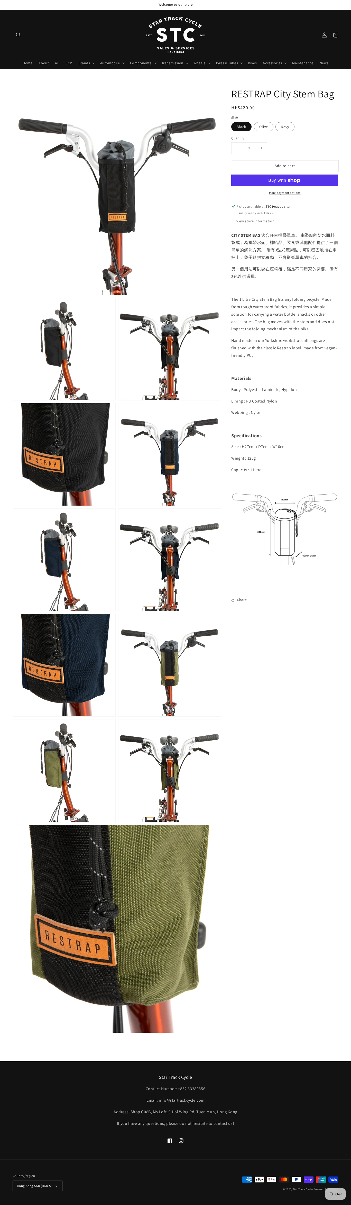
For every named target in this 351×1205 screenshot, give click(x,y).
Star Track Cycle (303, 1189)
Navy (285, 126)
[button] (18, 35)
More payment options (285, 193)
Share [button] (242, 599)
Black (241, 126)
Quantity (237, 138)
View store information (255, 220)
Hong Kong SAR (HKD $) (34, 1186)
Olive (263, 126)
